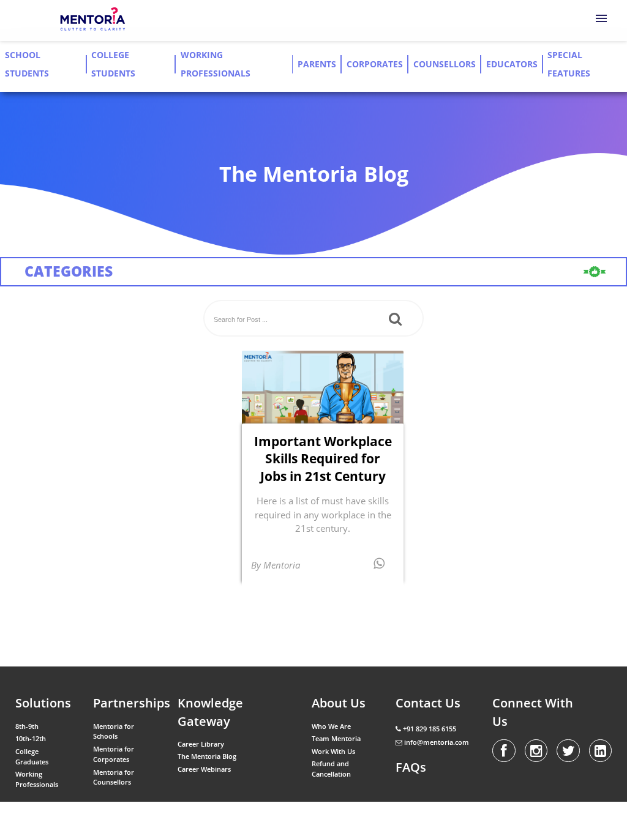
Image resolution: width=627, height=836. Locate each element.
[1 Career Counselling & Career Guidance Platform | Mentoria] (93, 19)
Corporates (375, 64)
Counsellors (444, 64)
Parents (317, 64)
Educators (512, 64)
